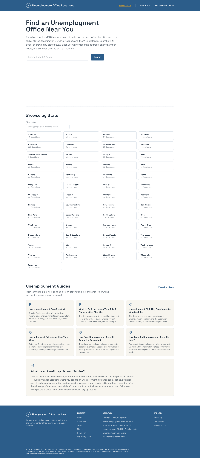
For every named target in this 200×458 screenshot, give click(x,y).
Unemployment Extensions (114, 433)
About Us (158, 418)
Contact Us (159, 421)
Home (79, 418)
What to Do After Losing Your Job (117, 425)
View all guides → (166, 287)
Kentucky (81, 433)
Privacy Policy (160, 425)
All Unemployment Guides (114, 437)
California (81, 421)
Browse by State (84, 437)
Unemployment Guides (164, 5)
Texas (79, 425)
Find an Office (125, 5)
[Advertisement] (100, 86)
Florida (80, 429)
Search (97, 57)
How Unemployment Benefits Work (118, 421)
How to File (145, 5)
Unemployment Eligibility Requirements (120, 429)
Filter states (31, 122)
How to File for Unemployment (116, 418)
